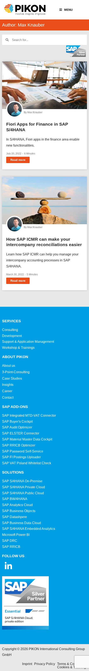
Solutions (13, 472)
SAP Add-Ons (15, 407)
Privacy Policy (44, 664)
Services (11, 321)
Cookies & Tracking (71, 667)
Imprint (27, 664)
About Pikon (15, 357)
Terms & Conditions (71, 664)
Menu (68, 9)
